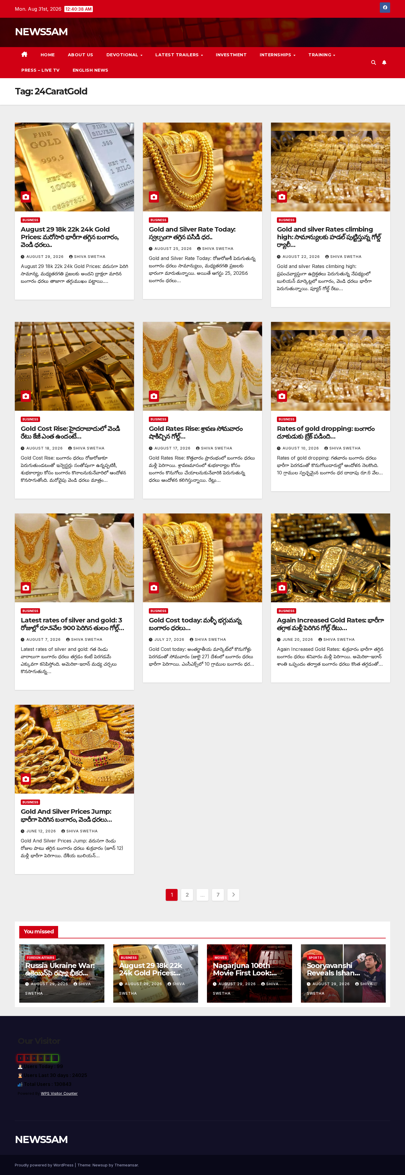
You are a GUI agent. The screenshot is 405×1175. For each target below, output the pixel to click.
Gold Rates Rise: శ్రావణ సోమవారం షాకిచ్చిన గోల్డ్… (196, 432)
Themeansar (126, 1165)
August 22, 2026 (302, 256)
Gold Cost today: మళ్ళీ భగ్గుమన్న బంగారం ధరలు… (195, 624)
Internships (276, 54)
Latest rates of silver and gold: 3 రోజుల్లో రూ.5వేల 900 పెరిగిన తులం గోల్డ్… (72, 624)
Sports (315, 957)
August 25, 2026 (173, 248)
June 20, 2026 (298, 639)
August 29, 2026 (45, 256)
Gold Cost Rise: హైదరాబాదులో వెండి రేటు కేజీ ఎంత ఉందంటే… (70, 432)
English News (91, 70)
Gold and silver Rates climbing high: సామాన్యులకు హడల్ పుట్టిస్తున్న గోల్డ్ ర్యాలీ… (329, 237)
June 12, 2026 (41, 831)
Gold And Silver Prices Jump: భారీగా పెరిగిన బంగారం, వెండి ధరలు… (66, 815)
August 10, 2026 (301, 448)
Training (320, 54)
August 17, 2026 (173, 448)
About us (80, 54)
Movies (221, 957)
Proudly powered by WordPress (45, 1165)
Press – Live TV (40, 70)
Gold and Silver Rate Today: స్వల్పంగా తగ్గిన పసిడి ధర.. (192, 233)
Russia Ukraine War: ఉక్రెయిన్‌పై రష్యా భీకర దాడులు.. (60, 973)
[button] (373, 62)
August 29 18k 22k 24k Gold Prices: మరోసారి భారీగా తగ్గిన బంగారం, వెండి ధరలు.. (70, 237)
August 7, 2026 (44, 639)
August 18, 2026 (45, 448)
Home (48, 54)
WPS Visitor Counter (59, 1093)
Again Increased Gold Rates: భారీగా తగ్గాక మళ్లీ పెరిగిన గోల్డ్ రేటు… (330, 624)
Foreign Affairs (40, 957)
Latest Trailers (177, 54)
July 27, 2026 (170, 639)
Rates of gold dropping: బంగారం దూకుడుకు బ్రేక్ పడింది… (325, 432)
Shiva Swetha (90, 256)
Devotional (123, 54)
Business (30, 220)
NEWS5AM (41, 31)
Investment (231, 54)
